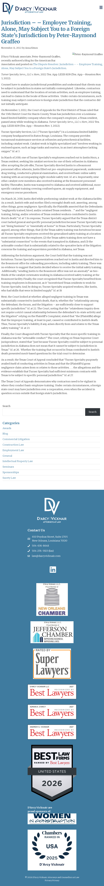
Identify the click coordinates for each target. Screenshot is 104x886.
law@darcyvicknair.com (46, 555)
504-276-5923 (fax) (43, 550)
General (7, 455)
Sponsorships (11, 472)
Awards (7, 428)
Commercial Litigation (16, 439)
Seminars (8, 466)
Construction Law (13, 444)
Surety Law (9, 477)
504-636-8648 (40, 545)
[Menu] (101, 7)
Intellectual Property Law (18, 461)
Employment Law (13, 450)
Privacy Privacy (52, 880)
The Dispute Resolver (45, 64)
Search (6, 406)
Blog (5, 433)
